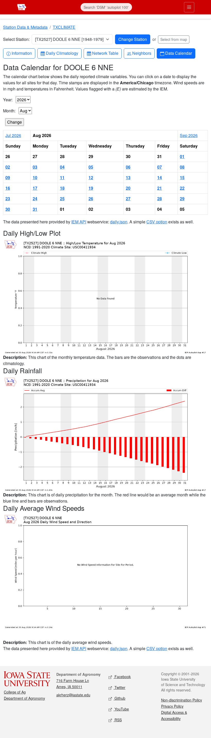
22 (182, 188)
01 (182, 156)
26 (91, 199)
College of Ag (15, 692)
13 (128, 177)
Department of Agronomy (24, 698)
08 (182, 167)
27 (128, 199)
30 (7, 209)
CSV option (156, 222)
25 (62, 199)
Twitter (119, 687)
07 (159, 167)
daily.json (118, 222)
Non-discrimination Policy (181, 700)
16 (7, 188)
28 (159, 199)
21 (159, 188)
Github (119, 698)
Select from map (173, 39)
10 (35, 177)
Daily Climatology (62, 53)
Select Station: (16, 39)
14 (159, 177)
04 (62, 167)
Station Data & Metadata (25, 27)
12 (91, 177)
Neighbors (141, 53)
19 (91, 188)
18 (62, 188)
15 (182, 177)
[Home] (22, 7)
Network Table (105, 53)
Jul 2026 (13, 135)
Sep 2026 (189, 135)
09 (7, 177)
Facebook (122, 676)
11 (62, 177)
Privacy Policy (172, 706)
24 (35, 199)
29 (182, 199)
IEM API (78, 222)
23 (7, 199)
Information (21, 53)
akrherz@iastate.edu (73, 694)
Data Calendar (178, 53)
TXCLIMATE (64, 27)
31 (35, 209)
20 (128, 188)
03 (35, 167)
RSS (117, 719)
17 (35, 188)
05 (91, 167)
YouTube (121, 709)
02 (7, 167)
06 (128, 167)
